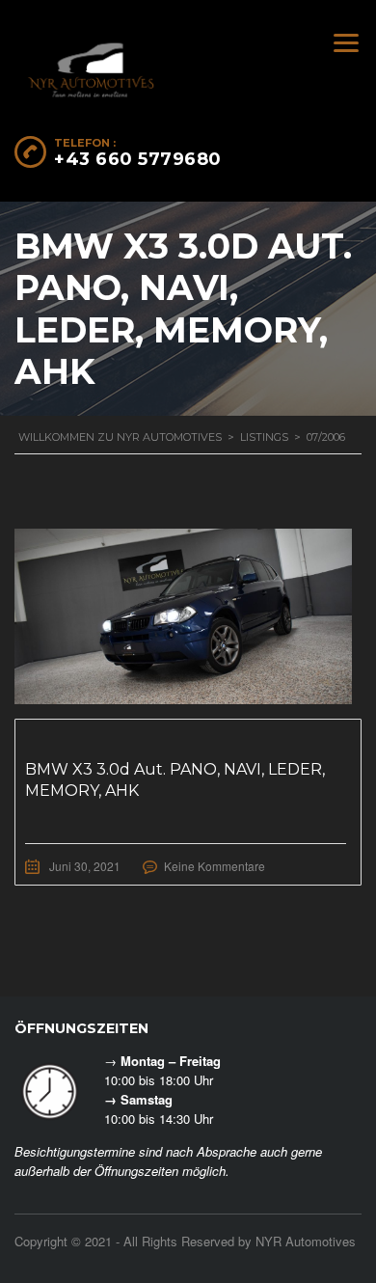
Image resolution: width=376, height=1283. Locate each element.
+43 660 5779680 (138, 159)
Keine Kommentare (214, 866)
